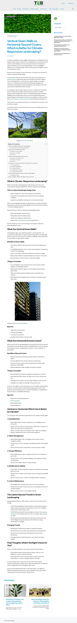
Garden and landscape (11, 16)
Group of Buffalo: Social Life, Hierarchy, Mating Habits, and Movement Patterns (40, 601)
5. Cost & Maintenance (16, 171)
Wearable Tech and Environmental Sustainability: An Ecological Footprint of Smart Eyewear (62, 50)
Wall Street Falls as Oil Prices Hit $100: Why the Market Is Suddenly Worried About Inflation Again (63, 41)
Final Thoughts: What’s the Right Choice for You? (21, 177)
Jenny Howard (14, 35)
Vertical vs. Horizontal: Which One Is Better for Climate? (23, 163)
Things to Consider (15, 153)
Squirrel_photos (17, 323)
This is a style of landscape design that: (20, 147)
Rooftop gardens (15, 401)
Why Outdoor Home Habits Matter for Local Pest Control (62, 54)
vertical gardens (22, 220)
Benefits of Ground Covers (17, 158)
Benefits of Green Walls (16, 151)
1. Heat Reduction (15, 165)
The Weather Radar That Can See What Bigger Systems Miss (62, 37)
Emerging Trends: (15, 175)
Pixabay (25, 323)
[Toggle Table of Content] (45, 144)
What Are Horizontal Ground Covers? (18, 156)
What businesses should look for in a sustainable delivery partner (62, 45)
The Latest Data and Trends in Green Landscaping (22, 173)
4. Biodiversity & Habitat (17, 170)
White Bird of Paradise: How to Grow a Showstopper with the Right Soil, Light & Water (15, 602)
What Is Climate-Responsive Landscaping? (19, 146)
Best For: (13, 154)
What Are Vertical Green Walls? (17, 149)
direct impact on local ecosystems (19, 99)
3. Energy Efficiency (16, 168)
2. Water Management (16, 166)
